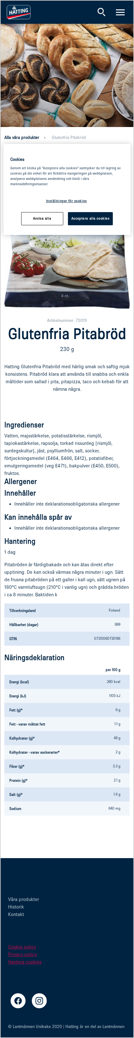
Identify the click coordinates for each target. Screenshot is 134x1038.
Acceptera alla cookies (90, 219)
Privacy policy (22, 954)
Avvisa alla (42, 219)
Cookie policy (22, 946)
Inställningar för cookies (66, 201)
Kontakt (16, 914)
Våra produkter (23, 899)
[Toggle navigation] (120, 12)
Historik (16, 906)
